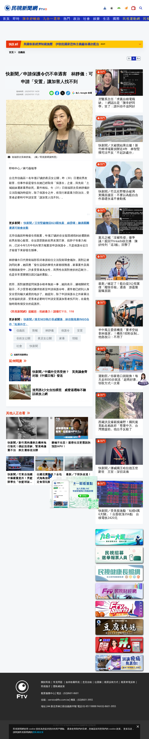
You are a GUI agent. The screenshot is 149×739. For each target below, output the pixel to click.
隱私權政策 (38, 732)
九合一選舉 (52, 19)
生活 (106, 19)
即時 (16, 19)
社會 (86, 19)
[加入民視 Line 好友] (74, 492)
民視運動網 (131, 19)
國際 (116, 19)
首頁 (6, 19)
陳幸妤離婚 (31, 19)
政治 (76, 19)
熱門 (66, 19)
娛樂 (96, 19)
